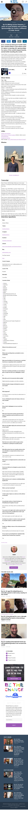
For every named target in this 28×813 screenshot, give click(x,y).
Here (3, 258)
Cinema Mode (16, 36)
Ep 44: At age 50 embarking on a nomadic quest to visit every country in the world (14, 592)
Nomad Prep (22, 806)
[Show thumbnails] (14, 175)
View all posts (14, 567)
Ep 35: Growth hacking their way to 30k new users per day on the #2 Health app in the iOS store (18, 762)
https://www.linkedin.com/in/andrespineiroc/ (11, 246)
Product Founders (9, 614)
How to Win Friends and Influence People (16, 139)
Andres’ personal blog (5, 133)
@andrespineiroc (5, 228)
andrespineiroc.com (6, 252)
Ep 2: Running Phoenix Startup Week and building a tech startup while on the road (19, 795)
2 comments (16, 789)
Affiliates (10, 805)
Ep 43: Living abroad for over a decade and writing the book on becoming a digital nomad (13, 618)
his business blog (18, 564)
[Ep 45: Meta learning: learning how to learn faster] (8, 741)
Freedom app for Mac (5, 138)
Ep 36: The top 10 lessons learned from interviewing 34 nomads (18, 786)
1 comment (16, 799)
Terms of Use (22, 803)
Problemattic (7, 561)
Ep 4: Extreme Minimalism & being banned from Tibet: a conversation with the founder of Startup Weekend (19, 750)
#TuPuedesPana (4, 136)
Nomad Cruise (4, 542)
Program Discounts (7, 803)
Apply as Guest (16, 805)
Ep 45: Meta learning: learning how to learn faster (19, 741)
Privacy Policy (15, 803)
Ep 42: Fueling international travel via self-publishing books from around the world (13, 643)
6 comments (16, 781)
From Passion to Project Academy (8, 135)
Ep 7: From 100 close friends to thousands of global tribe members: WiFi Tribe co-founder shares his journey (18, 776)
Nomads (14, 22)
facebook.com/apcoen (7, 240)
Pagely (16, 807)
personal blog (10, 564)
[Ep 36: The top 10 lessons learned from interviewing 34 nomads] (8, 787)
